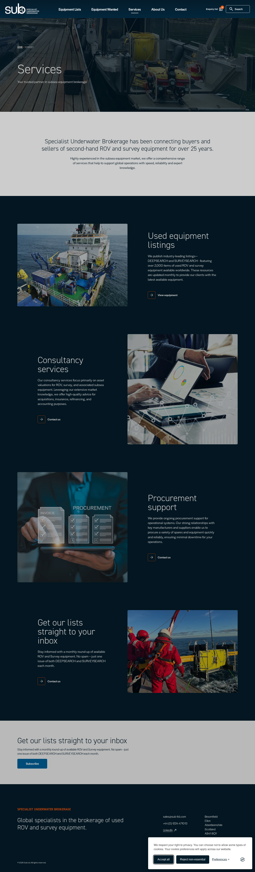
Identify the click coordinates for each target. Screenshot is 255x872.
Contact (180, 9)
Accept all (164, 859)
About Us (158, 9)
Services (135, 9)
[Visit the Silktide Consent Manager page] (242, 859)
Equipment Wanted (104, 9)
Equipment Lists (70, 9)
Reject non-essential (192, 859)
